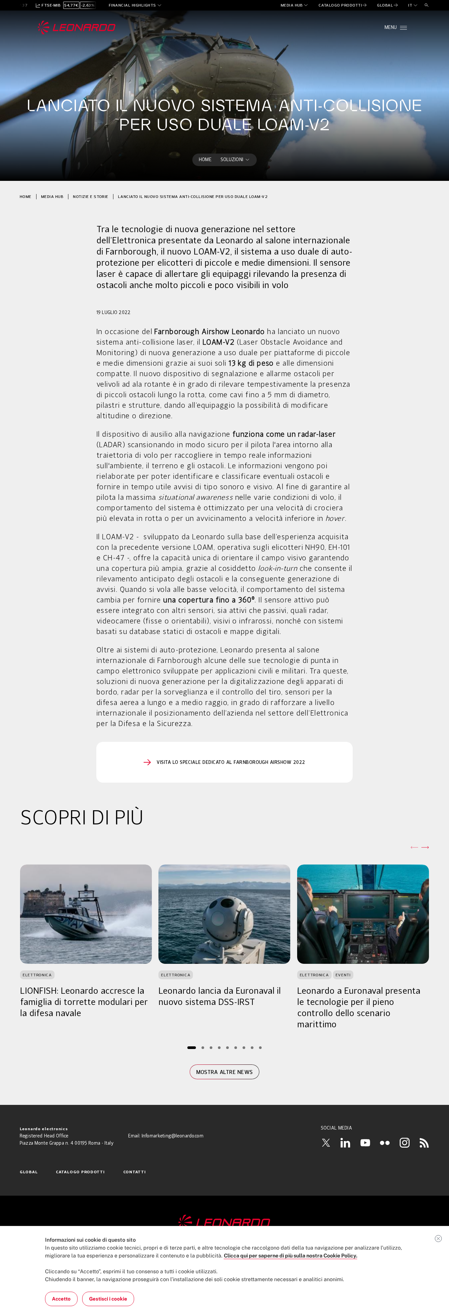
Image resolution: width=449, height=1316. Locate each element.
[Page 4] (219, 1047)
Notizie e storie (90, 196)
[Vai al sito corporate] (77, 28)
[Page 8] (252, 1047)
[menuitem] (295, 5)
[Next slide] (425, 847)
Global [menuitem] (28, 1172)
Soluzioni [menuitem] (232, 160)
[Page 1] (192, 1047)
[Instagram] (405, 1142)
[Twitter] (326, 1142)
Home (26, 196)
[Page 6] (235, 1047)
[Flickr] (385, 1142)
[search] (426, 5)
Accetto (61, 1299)
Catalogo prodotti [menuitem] (80, 1172)
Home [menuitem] (205, 160)
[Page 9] (260, 1047)
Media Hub (52, 196)
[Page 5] (227, 1047)
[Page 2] (203, 1047)
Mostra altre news (224, 1072)
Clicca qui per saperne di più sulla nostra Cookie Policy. (290, 1256)
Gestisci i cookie (108, 1299)
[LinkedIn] (345, 1142)
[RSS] (424, 1142)
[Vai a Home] (224, 1223)
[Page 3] (211, 1047)
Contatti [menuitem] (134, 1172)
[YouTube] (365, 1142)
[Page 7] (244, 1047)
